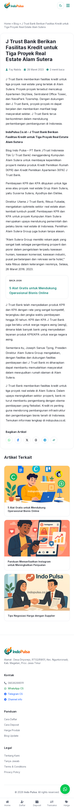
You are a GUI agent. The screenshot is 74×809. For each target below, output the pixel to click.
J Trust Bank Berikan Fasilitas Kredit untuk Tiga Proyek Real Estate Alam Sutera (37, 137)
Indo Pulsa (30, 792)
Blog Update (11, 735)
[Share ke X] (27, 440)
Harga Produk (12, 730)
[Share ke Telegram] (44, 440)
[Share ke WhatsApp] (9, 440)
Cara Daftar (10, 719)
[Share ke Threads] (36, 440)
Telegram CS (15, 693)
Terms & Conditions (15, 766)
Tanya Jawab (11, 761)
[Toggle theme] (60, 5)
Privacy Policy (12, 772)
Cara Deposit (11, 724)
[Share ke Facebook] (18, 440)
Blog (16, 23)
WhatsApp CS (16, 688)
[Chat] (65, 789)
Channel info (15, 699)
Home (7, 23)
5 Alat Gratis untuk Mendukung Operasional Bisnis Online (33, 290)
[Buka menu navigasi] (68, 5)
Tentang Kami (12, 755)
